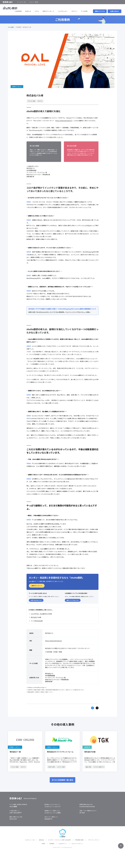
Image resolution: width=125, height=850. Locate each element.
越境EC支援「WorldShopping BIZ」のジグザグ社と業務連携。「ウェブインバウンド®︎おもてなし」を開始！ (59, 312)
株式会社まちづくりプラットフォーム (60, 752)
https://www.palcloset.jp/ (53, 641)
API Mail (82, 813)
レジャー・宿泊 (60, 767)
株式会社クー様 (15, 752)
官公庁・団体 (51, 767)
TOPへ (121, 846)
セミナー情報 (33, 2)
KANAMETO (48, 819)
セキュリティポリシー (77, 843)
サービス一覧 (21, 2)
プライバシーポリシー (94, 840)
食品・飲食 (88, 767)
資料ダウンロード (48, 11)
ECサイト (40, 101)
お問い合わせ (114, 11)
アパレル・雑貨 (31, 101)
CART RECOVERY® (16, 813)
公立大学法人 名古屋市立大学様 (41, 614)
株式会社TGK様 (36, 617)
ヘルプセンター (63, 11)
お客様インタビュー (15, 747)
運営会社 (41, 840)
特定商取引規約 (79, 840)
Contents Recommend (87, 806)
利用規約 (51, 843)
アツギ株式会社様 (37, 621)
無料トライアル (100, 11)
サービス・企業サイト (99, 767)
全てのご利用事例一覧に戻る (62, 780)
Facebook (92, 708)
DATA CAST (13, 819)
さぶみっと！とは (30, 840)
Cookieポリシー (63, 843)
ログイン (74, 11)
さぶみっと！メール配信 (52, 813)
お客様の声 (87, 747)
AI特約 (43, 843)
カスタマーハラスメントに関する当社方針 (59, 840)
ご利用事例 (18, 11)
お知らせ (28, 11)
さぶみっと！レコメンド (52, 806)
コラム (37, 11)
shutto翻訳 (11, 27)
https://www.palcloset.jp (63, 121)
